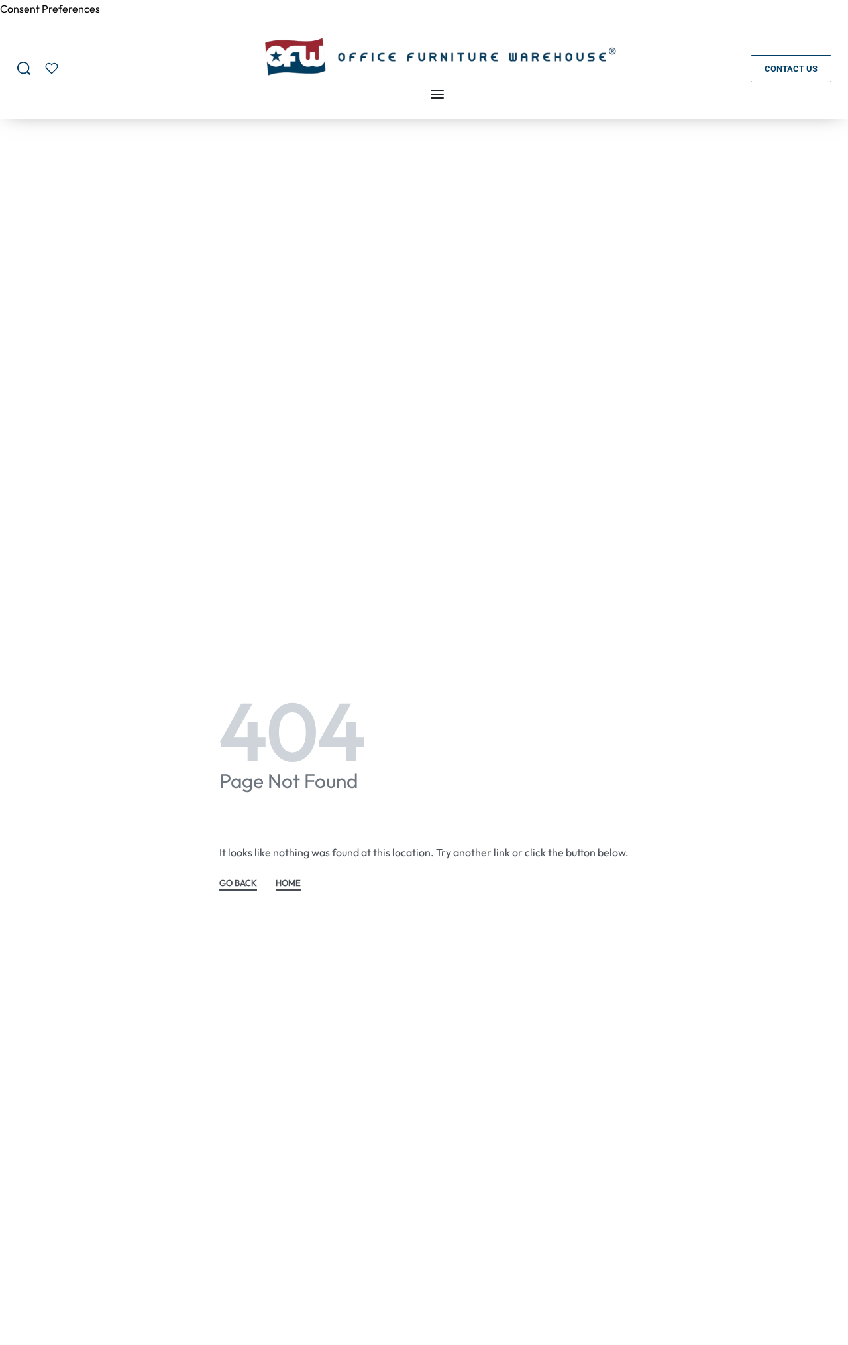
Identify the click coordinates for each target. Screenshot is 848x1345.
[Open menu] (437, 94)
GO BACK (238, 883)
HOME (288, 883)
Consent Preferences (50, 8)
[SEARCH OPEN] (24, 68)
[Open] (51, 68)
